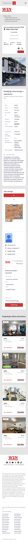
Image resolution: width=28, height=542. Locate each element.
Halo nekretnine (17, 519)
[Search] (14, 3)
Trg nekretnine (17, 527)
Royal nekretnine (5, 517)
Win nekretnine (17, 522)
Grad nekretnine (5, 514)
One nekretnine (17, 529)
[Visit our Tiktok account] (21, 462)
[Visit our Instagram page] (10, 462)
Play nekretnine (5, 526)
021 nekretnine (5, 515)
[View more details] (14, 195)
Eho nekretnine (17, 521)
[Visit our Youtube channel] (12, 462)
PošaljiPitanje (14, 305)
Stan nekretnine (5, 524)
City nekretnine (17, 514)
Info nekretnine (17, 515)
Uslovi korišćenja (19, 465)
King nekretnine (5, 527)
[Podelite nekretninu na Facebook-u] (19, 48)
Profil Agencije (19, 263)
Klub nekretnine (5, 521)
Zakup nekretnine (17, 531)
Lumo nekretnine (17, 533)
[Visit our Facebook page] (7, 462)
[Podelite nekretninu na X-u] (22, 48)
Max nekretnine (17, 526)
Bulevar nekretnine (18, 517)
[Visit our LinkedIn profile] (18, 462)
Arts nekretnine (5, 529)
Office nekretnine (5, 519)
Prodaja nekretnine (6, 533)
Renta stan (4, 531)
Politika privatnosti (9, 465)
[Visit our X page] (15, 462)
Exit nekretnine (17, 524)
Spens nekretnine (5, 522)
